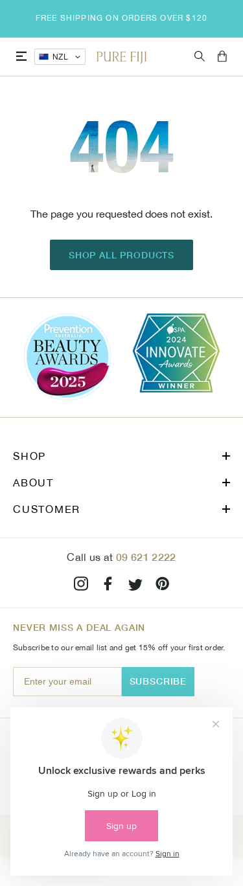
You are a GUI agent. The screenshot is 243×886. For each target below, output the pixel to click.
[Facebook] (108, 585)
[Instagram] (81, 585)
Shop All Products (121, 254)
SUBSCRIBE (158, 681)
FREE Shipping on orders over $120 (122, 18)
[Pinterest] (163, 585)
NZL (60, 57)
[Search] (199, 57)
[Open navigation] (21, 56)
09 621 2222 (146, 557)
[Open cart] (222, 57)
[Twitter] (135, 585)
